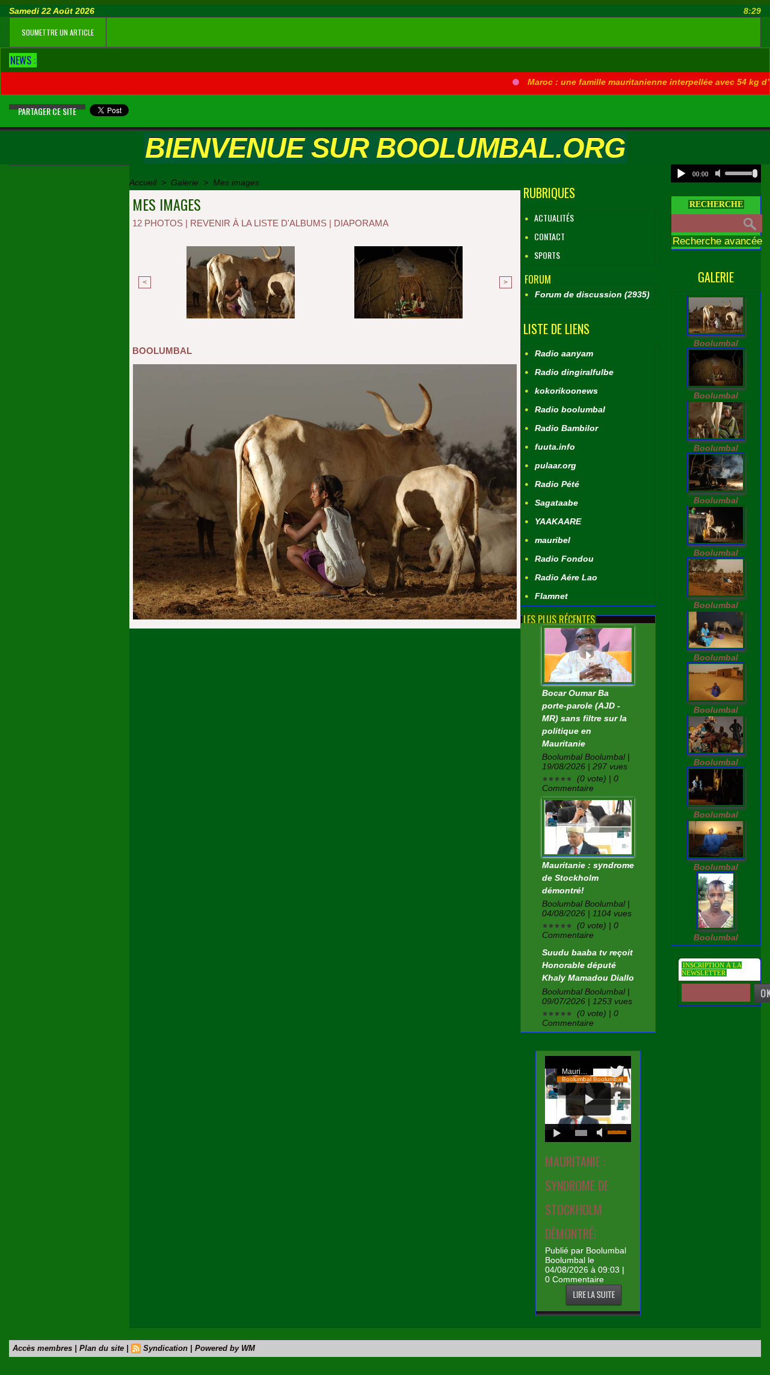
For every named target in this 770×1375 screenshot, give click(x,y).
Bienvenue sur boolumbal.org (385, 148)
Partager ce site (47, 111)
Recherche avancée (717, 241)
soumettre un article (58, 32)
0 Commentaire (574, 1279)
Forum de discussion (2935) (592, 294)
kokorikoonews (566, 391)
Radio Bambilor (566, 428)
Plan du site (101, 1348)
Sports (546, 255)
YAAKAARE (558, 521)
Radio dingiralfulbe (574, 372)
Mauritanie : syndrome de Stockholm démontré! (588, 877)
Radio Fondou (564, 558)
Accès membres (42, 1348)
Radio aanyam (564, 353)
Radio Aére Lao (566, 577)
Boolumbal (716, 343)
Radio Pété (557, 484)
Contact (548, 236)
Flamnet (551, 596)
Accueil (142, 182)
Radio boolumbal (570, 409)
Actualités (553, 217)
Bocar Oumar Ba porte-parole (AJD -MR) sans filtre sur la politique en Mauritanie (584, 718)
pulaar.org (555, 465)
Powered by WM (225, 1348)
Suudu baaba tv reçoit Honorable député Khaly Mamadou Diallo (588, 965)
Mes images (236, 182)
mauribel (552, 540)
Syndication (165, 1348)
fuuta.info (555, 447)
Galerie (185, 182)
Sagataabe (556, 502)
